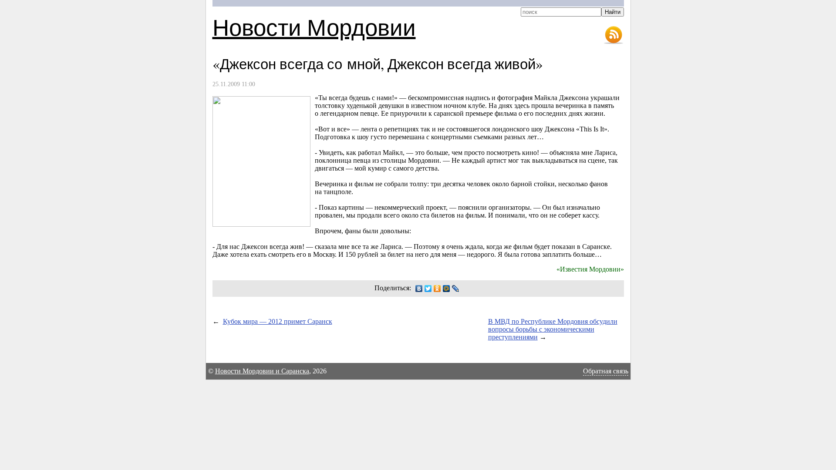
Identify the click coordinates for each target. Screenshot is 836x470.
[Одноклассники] (437, 288)
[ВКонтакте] (419, 288)
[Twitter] (428, 288)
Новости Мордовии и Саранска (262, 371)
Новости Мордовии (314, 26)
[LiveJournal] (455, 288)
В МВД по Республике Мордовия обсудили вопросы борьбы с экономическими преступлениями (552, 329)
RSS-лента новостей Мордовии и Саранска (613, 35)
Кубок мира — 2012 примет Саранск (277, 321)
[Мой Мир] (446, 288)
